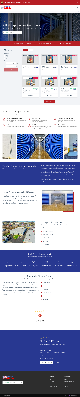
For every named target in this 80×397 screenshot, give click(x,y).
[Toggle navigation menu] (78, 7)
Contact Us (52, 389)
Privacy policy (7, 395)
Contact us (58, 362)
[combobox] (12, 32)
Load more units (50, 101)
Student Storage (53, 386)
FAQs (65, 384)
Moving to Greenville (69, 381)
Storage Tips (67, 386)
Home (51, 379)
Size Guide (66, 389)
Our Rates (52, 381)
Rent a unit (76, 11)
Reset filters (11, 70)
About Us (52, 384)
